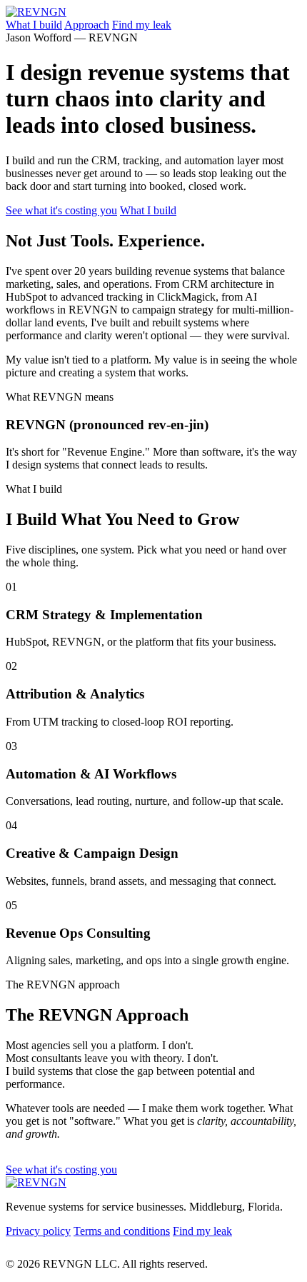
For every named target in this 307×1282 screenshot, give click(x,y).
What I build (34, 25)
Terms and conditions (122, 1231)
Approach (86, 25)
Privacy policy (38, 1231)
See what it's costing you (61, 210)
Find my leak (141, 25)
